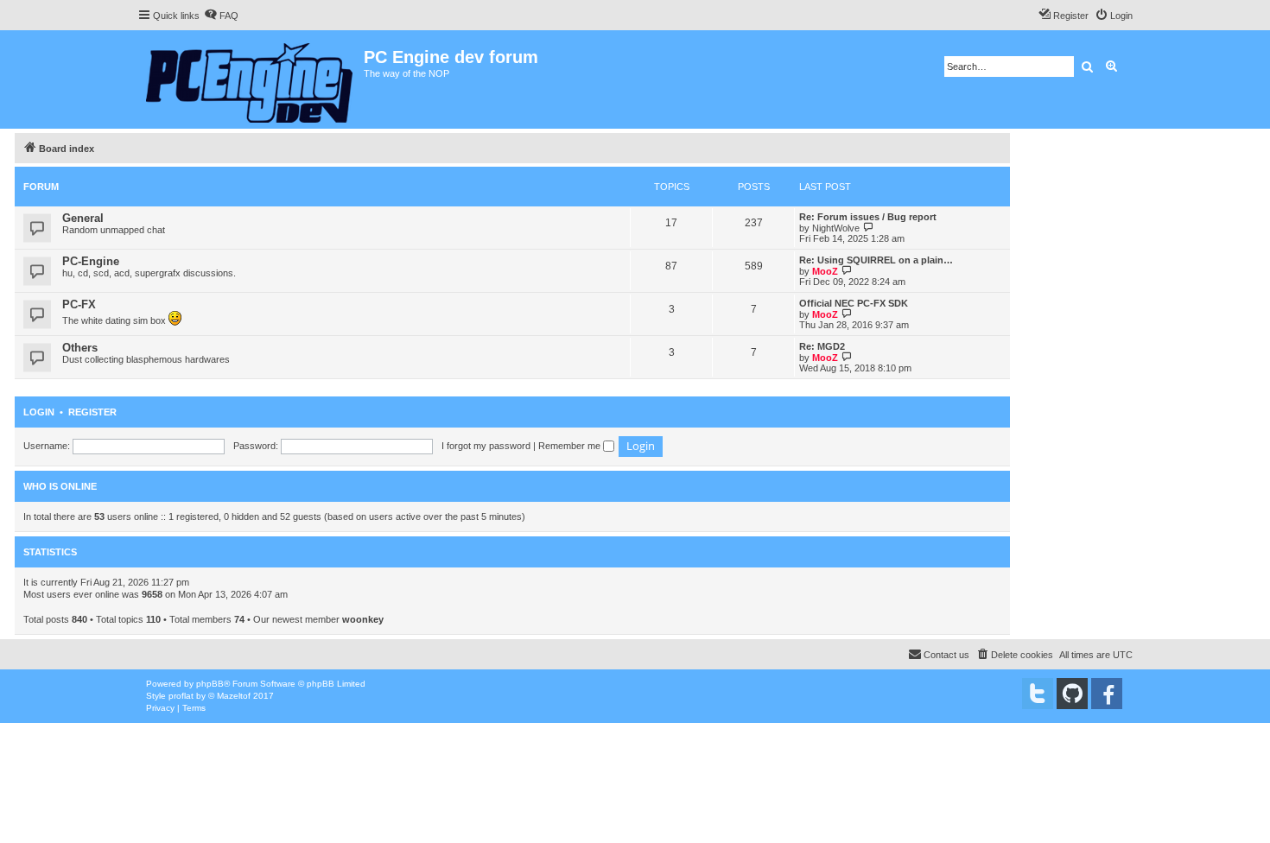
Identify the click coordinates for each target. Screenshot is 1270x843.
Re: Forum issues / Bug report (868, 217)
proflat (181, 695)
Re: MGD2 (822, 346)
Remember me (570, 446)
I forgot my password (485, 446)
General (83, 218)
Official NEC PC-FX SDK (853, 303)
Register (92, 412)
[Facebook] (1106, 693)
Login (38, 412)
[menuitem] (221, 15)
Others (80, 347)
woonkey (363, 619)
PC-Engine (90, 261)
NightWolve (836, 228)
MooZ (825, 271)
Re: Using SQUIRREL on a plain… (876, 260)
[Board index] (250, 79)
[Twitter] (1037, 693)
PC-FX (79, 304)
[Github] (1072, 693)
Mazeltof (234, 695)
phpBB (210, 683)
